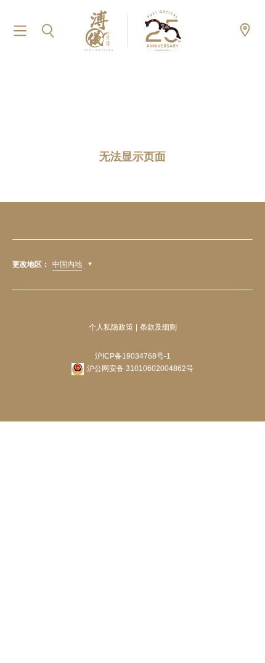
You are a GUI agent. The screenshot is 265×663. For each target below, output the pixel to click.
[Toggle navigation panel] (20, 31)
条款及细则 (158, 327)
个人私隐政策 (111, 327)
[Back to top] (240, 626)
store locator (245, 30)
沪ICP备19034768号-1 (133, 356)
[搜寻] (47, 31)
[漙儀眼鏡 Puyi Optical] (132, 30)
